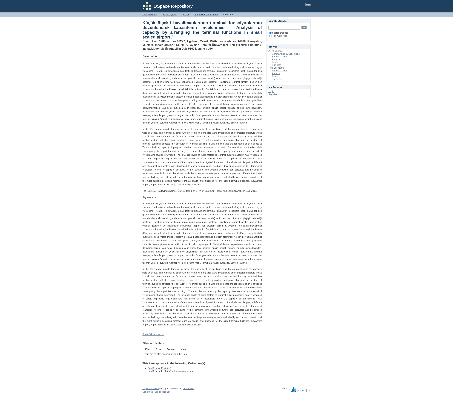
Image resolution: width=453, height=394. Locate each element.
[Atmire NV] (301, 390)
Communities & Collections (286, 53)
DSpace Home (149, 14)
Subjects (276, 65)
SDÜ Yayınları (170, 14)
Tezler (186, 14)
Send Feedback (162, 392)
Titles (275, 62)
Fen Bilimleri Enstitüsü (206, 14)
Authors (276, 59)
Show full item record (153, 334)
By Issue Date (279, 56)
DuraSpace (188, 388)
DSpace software (150, 388)
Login (308, 4)
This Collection (279, 35)
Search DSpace (280, 32)
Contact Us (147, 392)
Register (272, 94)
